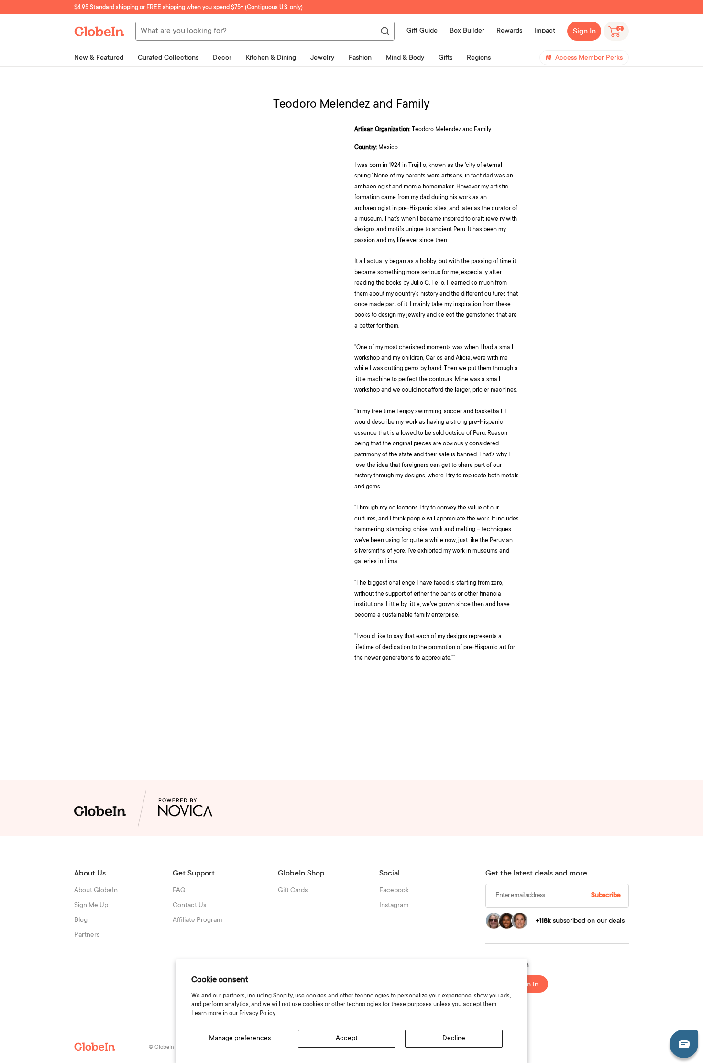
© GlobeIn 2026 (168, 1047)
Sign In (584, 31)
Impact (544, 31)
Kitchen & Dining (271, 58)
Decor (222, 58)
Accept (347, 1038)
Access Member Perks (589, 58)
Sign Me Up (91, 905)
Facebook (394, 891)
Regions (479, 58)
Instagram (394, 905)
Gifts (445, 58)
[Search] (384, 31)
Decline (453, 1038)
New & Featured (98, 58)
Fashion (360, 58)
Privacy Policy (257, 1013)
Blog (81, 920)
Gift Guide (422, 31)
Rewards (509, 31)
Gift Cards (293, 891)
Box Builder (467, 31)
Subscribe (606, 895)
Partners (86, 935)
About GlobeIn (96, 891)
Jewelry (322, 58)
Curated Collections (168, 58)
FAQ (179, 891)
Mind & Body (405, 58)
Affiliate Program (197, 920)
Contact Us (189, 905)
